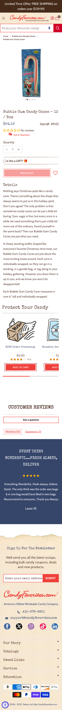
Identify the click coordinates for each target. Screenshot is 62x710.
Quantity (8, 142)
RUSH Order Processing (21, 347)
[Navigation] (3, 18)
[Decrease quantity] (6, 149)
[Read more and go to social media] (7, 626)
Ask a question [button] (31, 419)
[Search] (57, 28)
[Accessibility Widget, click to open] (5, 704)
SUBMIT (50, 578)
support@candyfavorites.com (33, 618)
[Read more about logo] (31, 599)
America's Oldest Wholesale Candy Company (31, 604)
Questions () (33, 431)
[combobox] (31, 28)
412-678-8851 (33, 611)
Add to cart (21, 367)
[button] (49, 28)
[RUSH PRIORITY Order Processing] (20, 330)
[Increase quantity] (18, 149)
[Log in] (52, 18)
